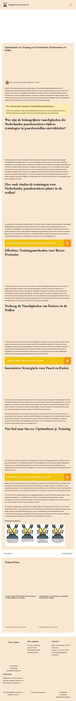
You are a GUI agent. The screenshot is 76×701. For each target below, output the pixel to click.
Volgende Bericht (68, 553)
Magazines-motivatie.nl (19, 4)
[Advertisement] (38, 23)
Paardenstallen (9, 627)
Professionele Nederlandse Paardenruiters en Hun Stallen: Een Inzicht (20, 597)
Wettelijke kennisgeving (14, 671)
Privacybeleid (14, 666)
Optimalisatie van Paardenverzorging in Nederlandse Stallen (53, 597)
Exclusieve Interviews (33, 645)
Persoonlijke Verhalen (33, 650)
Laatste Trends (31, 648)
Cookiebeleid (14, 668)
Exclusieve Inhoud (32, 652)
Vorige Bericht (7, 553)
